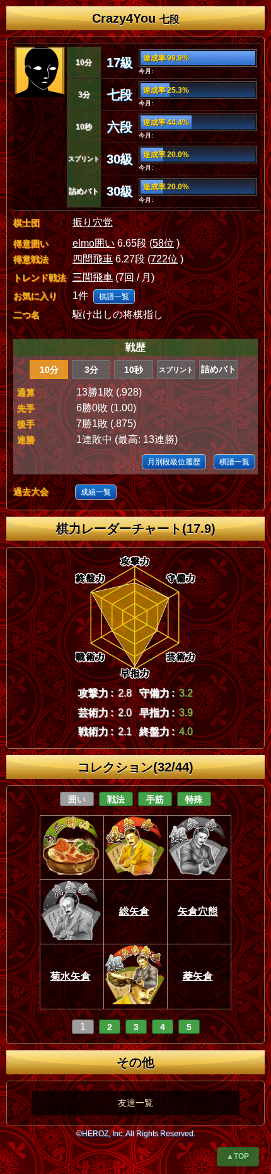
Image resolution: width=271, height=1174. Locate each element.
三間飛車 (92, 277)
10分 (49, 370)
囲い (77, 799)
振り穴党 (92, 222)
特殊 (194, 799)
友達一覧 (135, 1103)
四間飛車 (92, 259)
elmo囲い (93, 243)
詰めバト (218, 369)
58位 (163, 243)
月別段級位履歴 (173, 461)
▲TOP (237, 1156)
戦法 (116, 799)
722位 (164, 259)
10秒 (133, 370)
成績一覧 (96, 492)
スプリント (176, 369)
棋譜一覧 (114, 296)
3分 (91, 370)
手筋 (155, 799)
